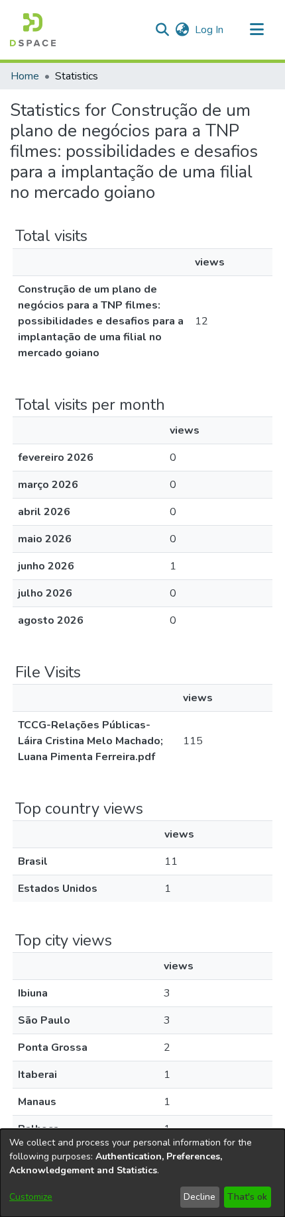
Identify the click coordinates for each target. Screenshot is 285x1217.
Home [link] (25, 76)
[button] (33, 29)
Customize (30, 1197)
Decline (199, 1197)
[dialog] (142, 1173)
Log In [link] (210, 30)
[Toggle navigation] (256, 29)
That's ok (247, 1197)
